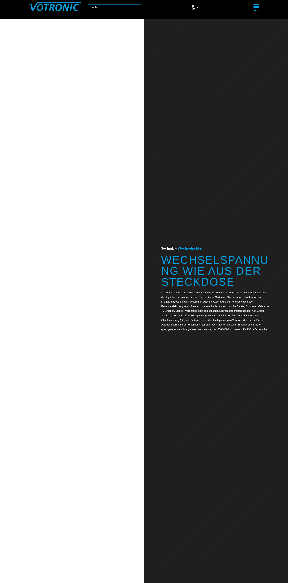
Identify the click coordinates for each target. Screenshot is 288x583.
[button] (195, 7)
